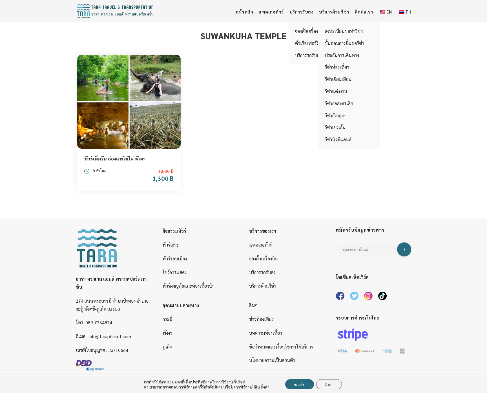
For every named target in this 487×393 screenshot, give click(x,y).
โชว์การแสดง (175, 272)
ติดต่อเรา (364, 11)
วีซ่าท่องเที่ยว (337, 67)
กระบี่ (167, 319)
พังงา (167, 333)
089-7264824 (98, 322)
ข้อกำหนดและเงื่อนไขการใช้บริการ (281, 347)
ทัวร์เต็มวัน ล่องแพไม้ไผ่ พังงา (114, 158)
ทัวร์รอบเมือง (175, 259)
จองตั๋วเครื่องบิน (263, 259)
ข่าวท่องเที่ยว (261, 319)
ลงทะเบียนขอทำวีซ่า (344, 31)
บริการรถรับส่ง (262, 272)
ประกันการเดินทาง (342, 55)
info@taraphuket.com (110, 336)
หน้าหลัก (244, 11)
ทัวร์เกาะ (171, 245)
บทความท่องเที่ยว (265, 333)
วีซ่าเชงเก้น (335, 127)
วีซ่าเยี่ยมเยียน (338, 79)
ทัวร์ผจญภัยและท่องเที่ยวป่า (188, 286)
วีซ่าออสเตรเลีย (339, 103)
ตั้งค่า (329, 384)
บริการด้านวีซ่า (334, 11)
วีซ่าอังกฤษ (335, 116)
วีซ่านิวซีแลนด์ (338, 139)
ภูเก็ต (167, 347)
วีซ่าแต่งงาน (336, 91)
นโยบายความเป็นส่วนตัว (272, 360)
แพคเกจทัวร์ (271, 11)
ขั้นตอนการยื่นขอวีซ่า (344, 43)
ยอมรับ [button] (300, 384)
